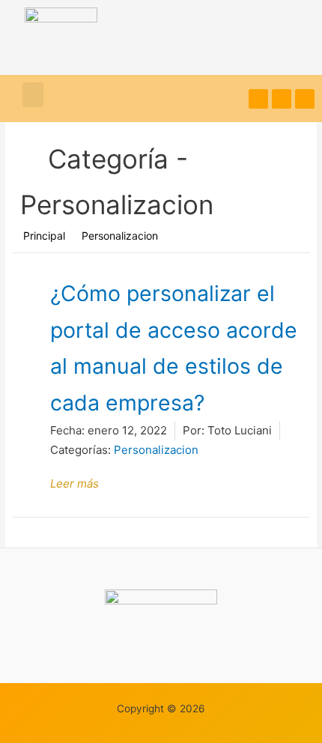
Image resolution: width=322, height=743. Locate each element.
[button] (32, 94)
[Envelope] (305, 99)
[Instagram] (258, 99)
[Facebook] (281, 99)
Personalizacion (156, 450)
